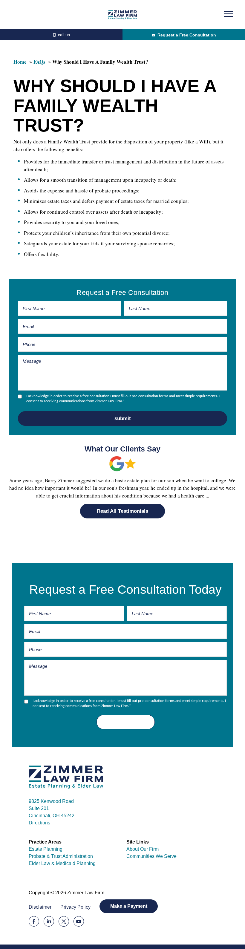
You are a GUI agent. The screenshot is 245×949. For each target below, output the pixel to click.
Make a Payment (128, 906)
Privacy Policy (75, 907)
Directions (39, 822)
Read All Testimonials (122, 511)
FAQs (39, 61)
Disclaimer (40, 907)
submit (122, 418)
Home (20, 61)
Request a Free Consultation (186, 35)
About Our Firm (142, 849)
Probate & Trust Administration (61, 856)
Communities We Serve (151, 856)
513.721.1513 (61, 34)
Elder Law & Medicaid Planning (62, 863)
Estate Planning (45, 849)
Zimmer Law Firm (122, 14)
